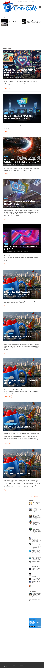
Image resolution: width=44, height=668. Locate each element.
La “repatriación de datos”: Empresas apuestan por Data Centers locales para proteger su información (35, 528)
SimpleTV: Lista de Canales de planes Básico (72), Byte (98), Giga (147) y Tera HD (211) (36, 551)
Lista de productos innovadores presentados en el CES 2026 (18, 115)
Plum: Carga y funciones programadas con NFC (21, 379)
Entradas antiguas (35, 494)
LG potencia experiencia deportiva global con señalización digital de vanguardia (35, 509)
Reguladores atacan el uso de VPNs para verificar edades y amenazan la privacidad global (34, 21)
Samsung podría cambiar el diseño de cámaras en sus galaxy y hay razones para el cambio (36, 544)
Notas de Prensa (17, 249)
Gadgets (6, 286)
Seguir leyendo (8, 86)
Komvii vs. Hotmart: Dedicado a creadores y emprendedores (36, 580)
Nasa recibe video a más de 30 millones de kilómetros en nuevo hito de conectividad (14, 21)
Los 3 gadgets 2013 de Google (17, 471)
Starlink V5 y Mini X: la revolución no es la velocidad (36, 573)
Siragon (6, 241)
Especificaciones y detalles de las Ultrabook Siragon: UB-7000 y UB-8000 (36, 537)
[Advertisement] (22, 36)
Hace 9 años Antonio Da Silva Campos (36, 577)
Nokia (10, 286)
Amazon (6, 331)
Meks (14, 665)
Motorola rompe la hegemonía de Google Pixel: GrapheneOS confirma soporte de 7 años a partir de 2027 (36, 562)
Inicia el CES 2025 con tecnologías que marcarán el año (20, 200)
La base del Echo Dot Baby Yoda (18, 334)
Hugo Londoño (15, 75)
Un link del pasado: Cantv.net (36, 584)
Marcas (11, 421)
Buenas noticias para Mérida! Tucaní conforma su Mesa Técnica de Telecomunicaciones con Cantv (35, 521)
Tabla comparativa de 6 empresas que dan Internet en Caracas (36, 556)
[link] (35, 620)
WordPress (21, 665)
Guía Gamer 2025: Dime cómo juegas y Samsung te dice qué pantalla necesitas (21, 158)
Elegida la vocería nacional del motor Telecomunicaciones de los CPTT (37, 515)
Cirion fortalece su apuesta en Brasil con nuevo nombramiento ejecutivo (37, 502)
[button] (4, 17)
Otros (6, 64)
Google (6, 468)
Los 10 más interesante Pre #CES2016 (20, 424)
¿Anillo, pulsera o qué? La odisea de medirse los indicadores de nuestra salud (20, 70)
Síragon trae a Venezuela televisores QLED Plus (20, 245)
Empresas (6, 421)
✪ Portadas (5, 666)
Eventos (6, 196)
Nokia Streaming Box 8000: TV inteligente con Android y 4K (17, 291)
